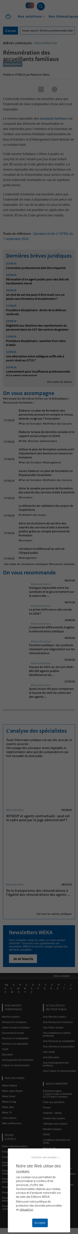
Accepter (40, 1223)
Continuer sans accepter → (45, 1157)
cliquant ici (26, 1209)
